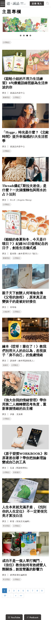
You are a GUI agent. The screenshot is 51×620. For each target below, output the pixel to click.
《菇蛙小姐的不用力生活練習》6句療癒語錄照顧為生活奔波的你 (25, 83)
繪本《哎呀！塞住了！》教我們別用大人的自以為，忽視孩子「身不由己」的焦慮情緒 (24, 351)
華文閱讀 (6, 526)
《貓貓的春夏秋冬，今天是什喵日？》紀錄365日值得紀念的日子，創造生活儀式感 (25, 244)
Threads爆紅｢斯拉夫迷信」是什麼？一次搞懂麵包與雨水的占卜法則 (24, 190)
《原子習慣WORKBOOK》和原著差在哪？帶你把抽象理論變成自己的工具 (24, 458)
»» (21, 595)
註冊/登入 (37, 4)
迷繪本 (5, 365)
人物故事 (6, 312)
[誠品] (16, 3)
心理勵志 (6, 42)
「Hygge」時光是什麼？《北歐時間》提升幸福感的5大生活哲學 (25, 136)
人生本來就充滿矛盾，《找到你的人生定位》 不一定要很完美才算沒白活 (24, 511)
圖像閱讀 (6, 97)
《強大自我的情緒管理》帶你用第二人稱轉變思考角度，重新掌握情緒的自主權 (24, 404)
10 (5, 595)
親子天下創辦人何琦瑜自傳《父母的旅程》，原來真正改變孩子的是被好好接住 (24, 297)
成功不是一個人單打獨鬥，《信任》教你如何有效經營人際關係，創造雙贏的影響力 (24, 565)
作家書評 (16, 472)
